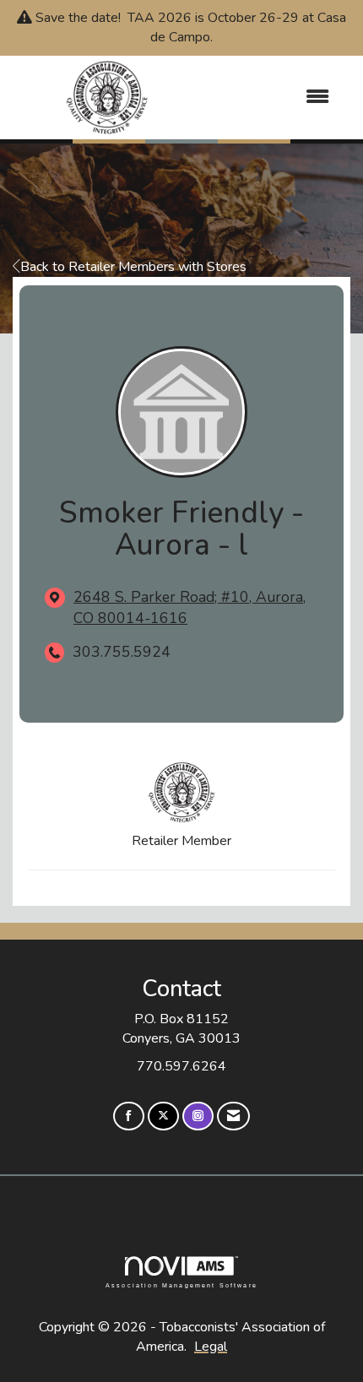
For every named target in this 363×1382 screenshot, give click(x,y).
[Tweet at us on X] (163, 1116)
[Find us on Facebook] (128, 1116)
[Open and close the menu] (273, 97)
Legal (210, 1346)
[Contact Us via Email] (233, 1116)
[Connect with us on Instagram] (198, 1116)
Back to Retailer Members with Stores (133, 266)
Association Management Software (181, 1284)
